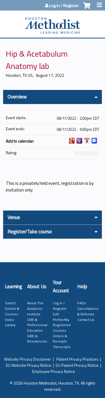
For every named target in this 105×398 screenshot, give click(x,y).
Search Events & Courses (12, 308)
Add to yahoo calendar (79, 141)
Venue (14, 217)
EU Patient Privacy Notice (77, 365)
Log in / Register (64, 6)
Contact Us (85, 319)
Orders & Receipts (60, 338)
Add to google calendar (72, 141)
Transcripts (62, 347)
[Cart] (86, 8)
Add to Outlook (94, 141)
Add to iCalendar (87, 140)
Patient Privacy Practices (77, 359)
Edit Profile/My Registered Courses (62, 322)
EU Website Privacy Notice (28, 365)
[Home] (52, 22)
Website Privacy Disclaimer (27, 359)
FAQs (81, 303)
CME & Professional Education (37, 325)
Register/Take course (30, 231)
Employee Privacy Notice (53, 371)
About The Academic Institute (35, 308)
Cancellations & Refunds (88, 311)
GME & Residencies (37, 338)
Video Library (10, 322)
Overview (17, 96)
